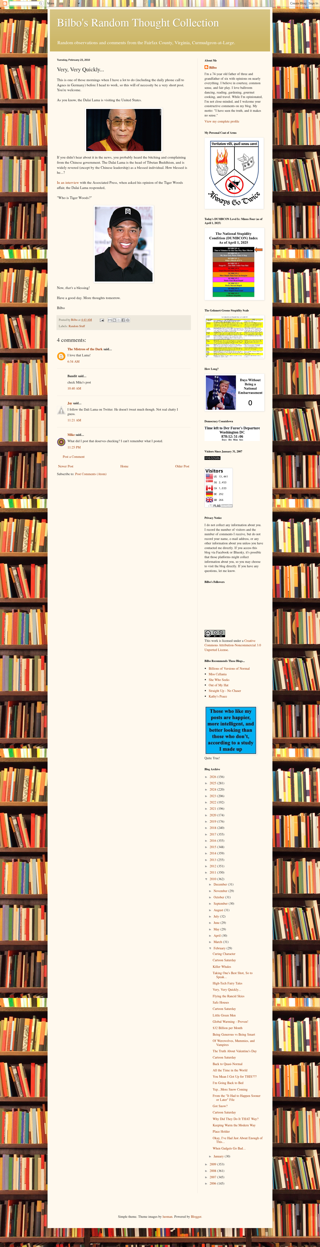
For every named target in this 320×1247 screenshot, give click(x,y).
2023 (213, 796)
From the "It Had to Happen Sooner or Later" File (236, 1097)
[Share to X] (118, 320)
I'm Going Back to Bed (228, 1083)
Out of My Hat (218, 685)
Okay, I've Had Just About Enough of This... (238, 1140)
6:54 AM (73, 361)
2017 (213, 834)
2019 (213, 821)
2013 (213, 859)
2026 (213, 776)
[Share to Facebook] (123, 320)
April (218, 935)
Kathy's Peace (218, 696)
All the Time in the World (230, 1070)
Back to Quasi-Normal (227, 1064)
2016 (213, 840)
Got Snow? (220, 1106)
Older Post (182, 466)
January (219, 1156)
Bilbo (213, 67)
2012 (213, 866)
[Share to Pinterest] (127, 320)
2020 (213, 815)
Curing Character (224, 953)
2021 (213, 808)
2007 (213, 1177)
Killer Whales (222, 966)
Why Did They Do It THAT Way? (235, 1119)
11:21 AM (74, 420)
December (221, 884)
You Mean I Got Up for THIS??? (235, 1076)
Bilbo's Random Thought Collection (138, 21)
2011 (213, 872)
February (220, 948)
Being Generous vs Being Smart (234, 1034)
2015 (213, 847)
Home (124, 466)
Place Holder (221, 1131)
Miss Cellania (218, 674)
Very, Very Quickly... (227, 989)
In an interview (68, 182)
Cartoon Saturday (224, 960)
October (219, 897)
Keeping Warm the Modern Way (234, 1125)
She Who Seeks (219, 679)
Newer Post (65, 466)
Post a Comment (74, 456)
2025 (213, 783)
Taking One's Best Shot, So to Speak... (233, 975)
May (217, 929)
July (217, 916)
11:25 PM (74, 447)
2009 (213, 1164)
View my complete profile (222, 121)
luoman (167, 1216)
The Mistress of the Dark (85, 349)
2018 (213, 827)
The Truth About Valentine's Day (235, 1051)
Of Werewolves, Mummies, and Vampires (234, 1042)
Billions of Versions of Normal (229, 668)
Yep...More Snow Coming (230, 1089)
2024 (213, 789)
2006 (213, 1183)
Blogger (196, 1216)
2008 (213, 1170)
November (221, 891)
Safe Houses (221, 1002)
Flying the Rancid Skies (228, 996)
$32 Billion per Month (227, 1028)
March (218, 942)
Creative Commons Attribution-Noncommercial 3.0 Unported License (233, 645)
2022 (213, 802)
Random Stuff (77, 326)
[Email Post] (101, 320)
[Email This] (110, 320)
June (217, 922)
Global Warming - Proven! (230, 1021)
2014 (213, 853)
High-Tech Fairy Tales (227, 983)
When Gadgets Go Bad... (229, 1148)
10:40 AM (74, 388)
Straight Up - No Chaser (225, 690)
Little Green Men (224, 1015)
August (219, 910)
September (221, 903)
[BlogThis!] (114, 320)
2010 (213, 879)
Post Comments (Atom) (91, 474)
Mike (71, 434)
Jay (69, 403)
